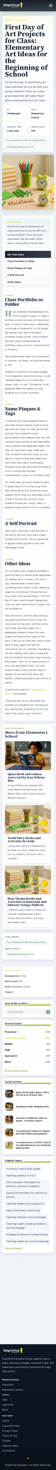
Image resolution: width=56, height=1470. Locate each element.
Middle (27, 1044)
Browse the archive (16, 1070)
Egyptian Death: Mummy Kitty (32, 1106)
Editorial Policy (10, 1445)
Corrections (8, 1450)
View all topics (13, 1248)
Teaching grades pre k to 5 (20, 147)
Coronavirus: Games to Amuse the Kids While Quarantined (33, 1132)
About (5, 1420)
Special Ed (27, 1055)
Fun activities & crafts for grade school (26, 140)
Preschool (27, 1031)
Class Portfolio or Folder (21, 261)
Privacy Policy (10, 1430)
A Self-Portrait (15, 275)
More (27, 1061)
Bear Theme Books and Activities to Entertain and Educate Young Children (27, 902)
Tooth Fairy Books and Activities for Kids (24, 839)
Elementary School (17, 20)
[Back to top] (28, 1458)
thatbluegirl (13, 113)
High (27, 1049)
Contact (6, 1440)
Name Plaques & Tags (19, 268)
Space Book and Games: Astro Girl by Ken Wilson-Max (26, 777)
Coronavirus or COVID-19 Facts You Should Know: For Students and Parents (33, 1145)
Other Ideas (14, 282)
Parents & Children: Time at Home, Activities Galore (31, 1119)
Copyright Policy (11, 1425)
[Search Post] (48, 1012)
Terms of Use (9, 1435)
